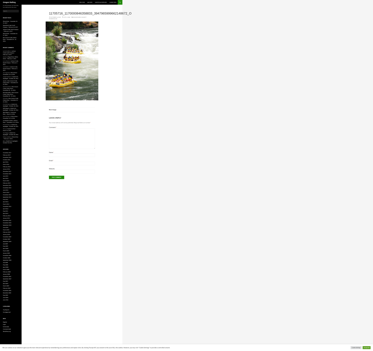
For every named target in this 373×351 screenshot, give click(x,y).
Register (5, 322)
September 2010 (7, 225)
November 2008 (7, 255)
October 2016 (6, 159)
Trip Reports (6, 310)
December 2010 (7, 220)
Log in (4, 324)
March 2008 (6, 269)
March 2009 (6, 251)
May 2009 (5, 246)
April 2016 (5, 162)
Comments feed (7, 329)
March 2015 (6, 180)
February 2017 (7, 155)
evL (4, 141)
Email (51, 160)
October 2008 (6, 258)
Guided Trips (112, 2)
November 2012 (7, 206)
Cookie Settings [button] (356, 347)
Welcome (82, 2)
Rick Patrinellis (6, 92)
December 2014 (7, 185)
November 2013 (7, 194)
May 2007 (5, 281)
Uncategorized (6, 312)
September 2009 (7, 241)
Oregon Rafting (9, 2)
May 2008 (5, 265)
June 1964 (5, 300)
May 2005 (5, 295)
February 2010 (7, 232)
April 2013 (5, 201)
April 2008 (5, 267)
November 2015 (7, 173)
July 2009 (5, 244)
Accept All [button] (366, 347)
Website (52, 169)
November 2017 (7, 152)
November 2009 (7, 237)
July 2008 (5, 262)
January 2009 (6, 253)
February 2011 (7, 215)
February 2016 (7, 166)
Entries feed (6, 326)
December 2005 (7, 293)
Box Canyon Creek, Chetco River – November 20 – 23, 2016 (10, 39)
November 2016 (7, 157)
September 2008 (7, 260)
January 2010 (6, 234)
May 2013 (5, 199)
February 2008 (7, 272)
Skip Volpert (6, 112)
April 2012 (5, 208)
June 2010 (5, 227)
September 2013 (7, 197)
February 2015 (7, 183)
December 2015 (7, 171)
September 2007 (7, 279)
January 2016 (6, 169)
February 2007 (7, 288)
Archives (89, 2)
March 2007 (6, 286)
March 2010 (6, 229)
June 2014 (5, 190)
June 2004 (5, 297)
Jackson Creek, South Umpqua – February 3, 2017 (9, 52)
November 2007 (7, 276)
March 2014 (6, 192)
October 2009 (6, 239)
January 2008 (6, 274)
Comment (53, 127)
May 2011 (5, 211)
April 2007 (5, 283)
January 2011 (6, 218)
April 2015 (5, 178)
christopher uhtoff (7, 120)
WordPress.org (7, 331)
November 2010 (7, 222)
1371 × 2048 (67, 17)
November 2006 (7, 290)
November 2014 (7, 187)
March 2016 (6, 164)
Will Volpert (6, 108)
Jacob (4, 81)
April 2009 (5, 248)
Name (51, 152)
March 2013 (6, 204)
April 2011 (5, 213)
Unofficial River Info (101, 2)
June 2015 (5, 176)
